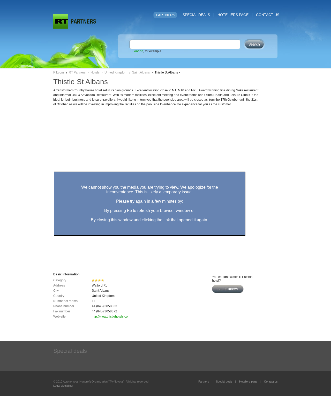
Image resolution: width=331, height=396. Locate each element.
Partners (165, 15)
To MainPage (83, 21)
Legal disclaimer (63, 385)
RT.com (58, 72)
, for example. (147, 51)
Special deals (196, 15)
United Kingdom (115, 72)
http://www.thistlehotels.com (111, 316)
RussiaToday (60, 21)
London (137, 51)
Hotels (95, 72)
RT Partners (77, 72)
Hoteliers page (233, 15)
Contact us (267, 15)
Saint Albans (141, 72)
